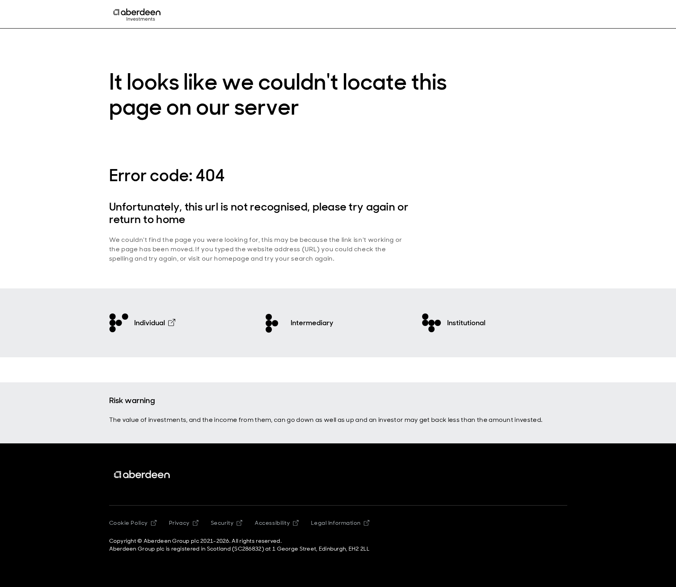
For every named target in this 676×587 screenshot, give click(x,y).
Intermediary (312, 323)
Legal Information (336, 522)
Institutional (466, 323)
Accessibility (272, 522)
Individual (149, 323)
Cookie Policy (128, 522)
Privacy (179, 522)
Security (222, 522)
